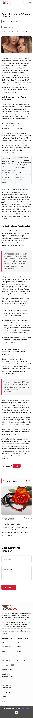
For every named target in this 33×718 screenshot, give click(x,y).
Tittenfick (26, 160)
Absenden (8, 587)
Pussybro (27, 289)
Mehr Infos (25, 708)
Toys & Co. (5, 697)
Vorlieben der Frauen (11, 150)
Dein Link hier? (21, 660)
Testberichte (5, 660)
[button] (29, 481)
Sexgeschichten (6, 669)
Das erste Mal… (6, 647)
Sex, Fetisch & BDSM (8, 665)
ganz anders (25, 432)
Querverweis (20, 656)
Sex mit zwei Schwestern (18, 104)
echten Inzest (19, 279)
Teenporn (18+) (8, 27)
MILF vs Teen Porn (10, 126)
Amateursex (20, 642)
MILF (4, 22)
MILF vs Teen (19, 177)
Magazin (4, 642)
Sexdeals (19, 651)
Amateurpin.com (18, 245)
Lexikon (4, 651)
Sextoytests (5, 681)
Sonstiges (4, 706)
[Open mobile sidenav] (30, 3)
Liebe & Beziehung (7, 656)
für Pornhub (18, 316)
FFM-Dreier (16, 340)
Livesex (18, 647)
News (3, 701)
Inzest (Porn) (15, 22)
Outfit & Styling (6, 692)
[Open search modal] (27, 3)
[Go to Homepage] (6, 3)
